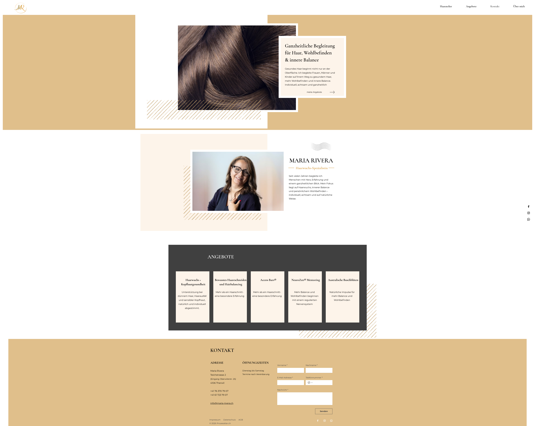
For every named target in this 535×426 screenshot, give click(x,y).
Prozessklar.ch (224, 423)
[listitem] (192, 297)
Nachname (312, 365)
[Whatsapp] (528, 219)
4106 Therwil (217, 383)
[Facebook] (528, 206)
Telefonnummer (314, 377)
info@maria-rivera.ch (221, 403)
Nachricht (282, 390)
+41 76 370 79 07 (219, 391)
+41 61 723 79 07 (219, 395)
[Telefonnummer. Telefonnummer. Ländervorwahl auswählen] (310, 382)
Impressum (216, 419)
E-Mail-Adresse (285, 377)
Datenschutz (229, 419)
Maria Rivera (217, 371)
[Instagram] (528, 213)
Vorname (282, 365)
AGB (241, 419)
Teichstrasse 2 (218, 375)
